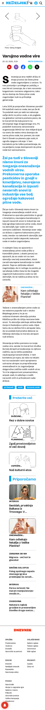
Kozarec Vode (33, 387)
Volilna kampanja (12, 698)
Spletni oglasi (32, 643)
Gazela (30, 664)
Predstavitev (10, 643)
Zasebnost (9, 701)
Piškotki (8, 693)
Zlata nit (30, 667)
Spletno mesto (11, 690)
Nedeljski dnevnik (12, 667)
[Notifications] (4, 705)
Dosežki (8, 649)
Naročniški (9, 684)
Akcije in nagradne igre (14, 687)
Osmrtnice (31, 649)
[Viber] (16, 67)
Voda (20, 387)
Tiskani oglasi (32, 646)
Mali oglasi (31, 651)
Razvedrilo (9, 669)
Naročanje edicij (11, 672)
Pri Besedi (8, 387)
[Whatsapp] (30, 67)
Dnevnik (8, 664)
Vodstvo (8, 646)
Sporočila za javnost (13, 651)
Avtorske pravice (12, 696)
